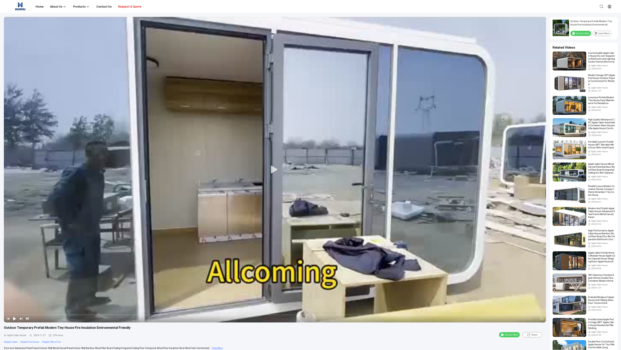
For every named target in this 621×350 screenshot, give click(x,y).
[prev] (8, 318)
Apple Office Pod (52, 342)
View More (217, 348)
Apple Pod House (30, 342)
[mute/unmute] (27, 318)
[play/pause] (14, 318)
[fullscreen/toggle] (542, 318)
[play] (275, 170)
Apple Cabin (11, 342)
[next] (21, 318)
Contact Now (511, 334)
